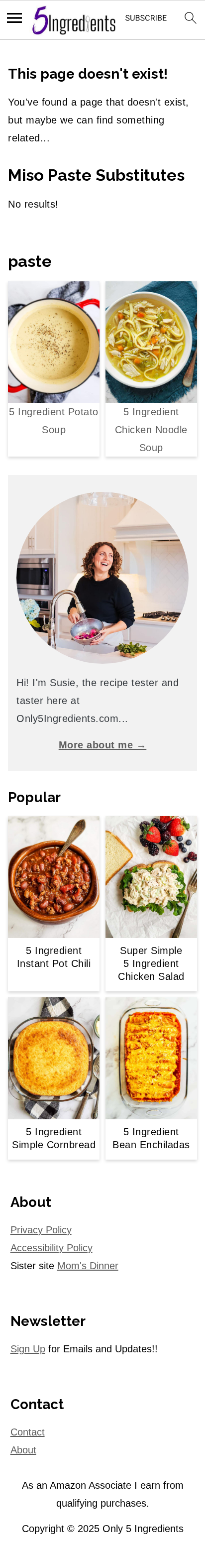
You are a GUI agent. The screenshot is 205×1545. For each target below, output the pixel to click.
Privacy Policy (41, 1229)
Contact (27, 1431)
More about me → (103, 744)
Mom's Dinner (87, 1265)
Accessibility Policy (51, 1247)
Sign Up (27, 1348)
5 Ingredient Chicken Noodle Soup (151, 429)
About (23, 1449)
